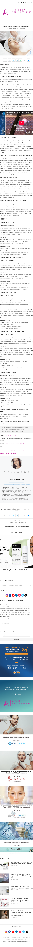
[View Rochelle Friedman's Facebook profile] (8, 472)
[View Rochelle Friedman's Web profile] (28, 472)
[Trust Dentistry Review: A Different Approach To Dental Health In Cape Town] (4, 878)
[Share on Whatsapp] (20, 60)
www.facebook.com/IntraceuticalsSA (15, 443)
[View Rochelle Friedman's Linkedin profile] (25, 472)
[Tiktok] (25, 2)
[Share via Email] (28, 60)
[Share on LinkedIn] (17, 60)
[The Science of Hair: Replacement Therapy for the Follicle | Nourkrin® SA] (4, 890)
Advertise (9, 937)
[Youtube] (21, 2)
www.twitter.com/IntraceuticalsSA (12, 447)
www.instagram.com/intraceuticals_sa (15, 450)
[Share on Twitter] (13, 60)
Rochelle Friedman (12, 28)
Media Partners (26, 937)
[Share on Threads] (24, 60)
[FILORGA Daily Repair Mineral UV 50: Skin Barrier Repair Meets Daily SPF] (16, 551)
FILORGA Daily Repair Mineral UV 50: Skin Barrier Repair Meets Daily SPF (21, 862)
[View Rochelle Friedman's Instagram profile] (4, 472)
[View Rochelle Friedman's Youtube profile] (18, 472)
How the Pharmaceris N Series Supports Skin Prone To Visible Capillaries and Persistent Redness (21, 900)
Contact (8, 939)
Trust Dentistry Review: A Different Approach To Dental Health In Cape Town (21, 876)
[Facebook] (9, 931)
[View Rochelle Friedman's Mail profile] (16, 475)
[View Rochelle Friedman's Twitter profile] (11, 472)
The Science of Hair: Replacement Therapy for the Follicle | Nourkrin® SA (22, 887)
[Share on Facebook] (9, 60)
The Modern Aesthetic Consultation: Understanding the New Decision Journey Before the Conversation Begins (21, 913)
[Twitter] (27, 2)
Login (26, 939)
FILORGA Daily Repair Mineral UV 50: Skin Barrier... (16, 570)
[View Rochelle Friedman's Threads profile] (21, 472)
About (4, 937)
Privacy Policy (14, 939)
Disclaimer (21, 939)
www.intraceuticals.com (10, 435)
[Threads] (29, 2)
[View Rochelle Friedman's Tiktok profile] (15, 472)
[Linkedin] (23, 2)
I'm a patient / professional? (7, 631)
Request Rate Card (17, 937)
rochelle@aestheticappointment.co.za (12, 484)
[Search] (31, 2)
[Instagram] (18, 2)
